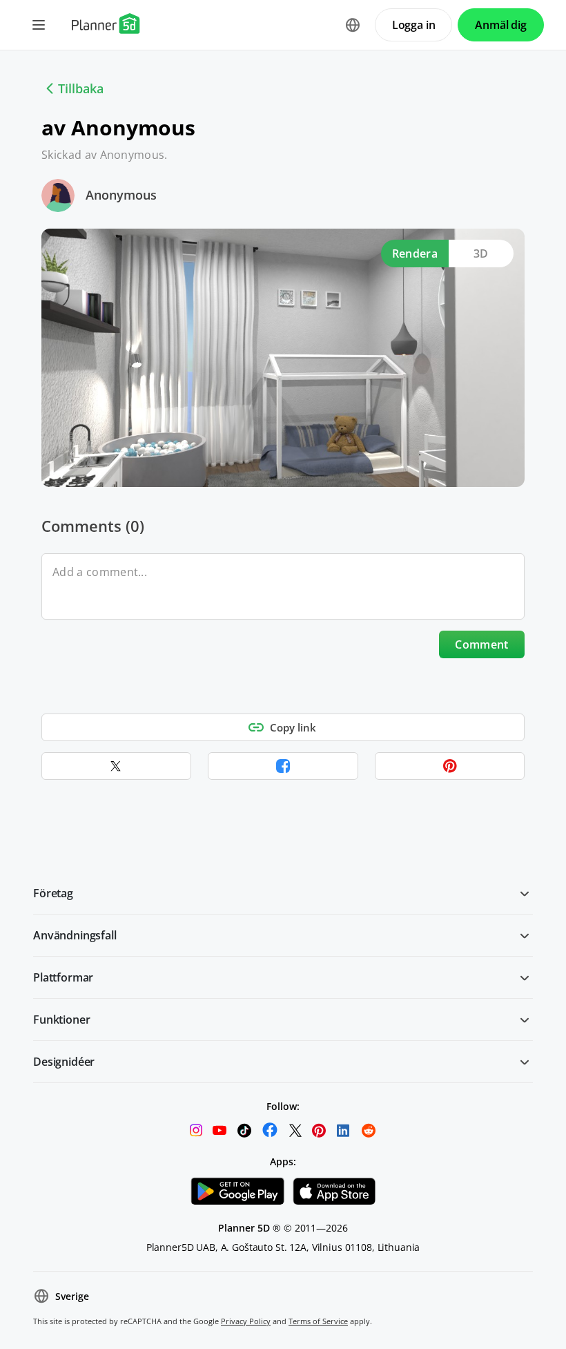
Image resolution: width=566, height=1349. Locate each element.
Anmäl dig (501, 24)
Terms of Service (318, 1321)
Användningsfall (75, 935)
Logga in (414, 24)
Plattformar (63, 977)
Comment (481, 644)
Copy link (293, 727)
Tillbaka (81, 88)
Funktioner (61, 1019)
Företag (53, 893)
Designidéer (64, 1061)
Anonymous (121, 194)
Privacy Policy (246, 1321)
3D (481, 253)
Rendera (415, 253)
